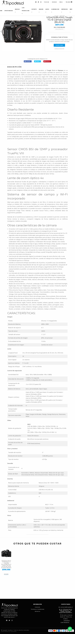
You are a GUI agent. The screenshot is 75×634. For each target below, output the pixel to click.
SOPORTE (34, 9)
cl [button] (61, 2)
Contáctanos (59, 45)
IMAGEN (41, 9)
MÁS (71, 9)
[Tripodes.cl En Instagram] (41, 2)
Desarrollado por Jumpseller (8, 631)
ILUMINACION (55, 9)
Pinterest (47, 61)
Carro (69, 2)
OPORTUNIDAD (8, 10)
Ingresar (54, 2)
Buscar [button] (47, 2)
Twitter (38, 61)
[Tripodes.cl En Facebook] (36, 2)
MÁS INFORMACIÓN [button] (59, 29)
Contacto (37, 607)
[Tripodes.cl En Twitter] (38, 2)
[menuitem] (36, 2)
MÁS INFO (6, 574)
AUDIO (47, 9)
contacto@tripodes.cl (66, 607)
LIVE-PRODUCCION (25, 9)
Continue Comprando (59, 48)
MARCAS (17, 9)
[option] (22, 31)
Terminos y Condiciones (37, 609)
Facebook (27, 61)
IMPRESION (64, 9)
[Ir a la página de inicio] (13, 3)
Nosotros (37, 611)
